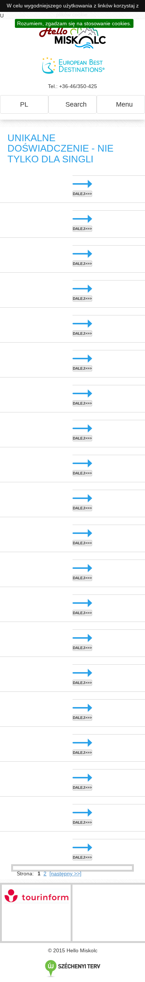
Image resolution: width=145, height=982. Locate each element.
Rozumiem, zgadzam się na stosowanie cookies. (74, 23)
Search (75, 104)
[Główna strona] (72, 35)
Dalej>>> (82, 194)
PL (24, 104)
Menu (123, 104)
